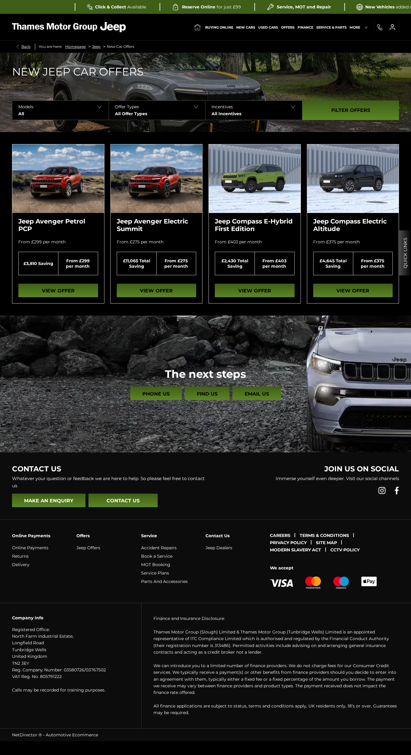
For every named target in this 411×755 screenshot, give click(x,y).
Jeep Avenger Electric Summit (152, 225)
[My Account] (392, 27)
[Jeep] (113, 27)
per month (54, 242)
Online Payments (30, 547)
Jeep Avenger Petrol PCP (51, 225)
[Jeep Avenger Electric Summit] (156, 178)
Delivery (20, 564)
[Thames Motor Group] (54, 27)
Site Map (326, 542)
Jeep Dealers (219, 547)
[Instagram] (382, 490)
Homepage (75, 46)
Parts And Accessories (164, 581)
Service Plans (155, 573)
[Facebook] (396, 490)
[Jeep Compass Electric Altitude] (353, 178)
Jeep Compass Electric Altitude (350, 225)
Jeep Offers (88, 547)
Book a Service (156, 556)
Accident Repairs (159, 547)
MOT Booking (155, 564)
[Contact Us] (380, 27)
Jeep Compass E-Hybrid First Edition (254, 225)
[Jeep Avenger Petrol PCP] (58, 178)
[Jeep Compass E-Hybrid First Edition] (255, 178)
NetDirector (25, 735)
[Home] (198, 27)
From (24, 242)
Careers (280, 535)
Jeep (96, 46)
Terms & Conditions (324, 535)
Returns (20, 556)
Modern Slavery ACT (295, 550)
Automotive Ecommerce (72, 735)
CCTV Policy (345, 550)
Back (25, 46)
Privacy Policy (288, 542)
